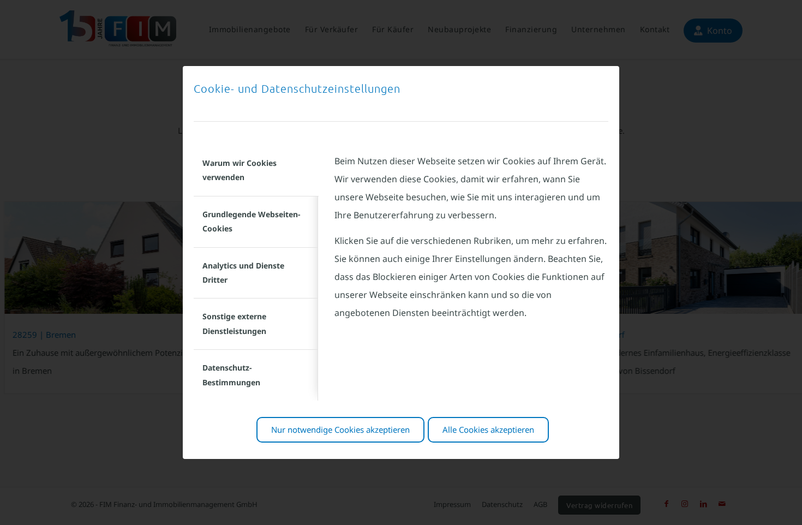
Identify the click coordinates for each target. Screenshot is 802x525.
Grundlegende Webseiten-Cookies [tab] (251, 221)
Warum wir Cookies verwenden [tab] (239, 170)
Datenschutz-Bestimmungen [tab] (231, 374)
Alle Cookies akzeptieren (488, 429)
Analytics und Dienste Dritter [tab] (243, 272)
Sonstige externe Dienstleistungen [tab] (234, 323)
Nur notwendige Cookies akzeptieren (340, 429)
